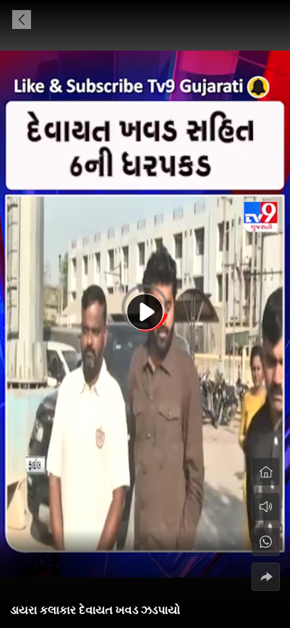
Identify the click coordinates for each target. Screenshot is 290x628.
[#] (265, 541)
